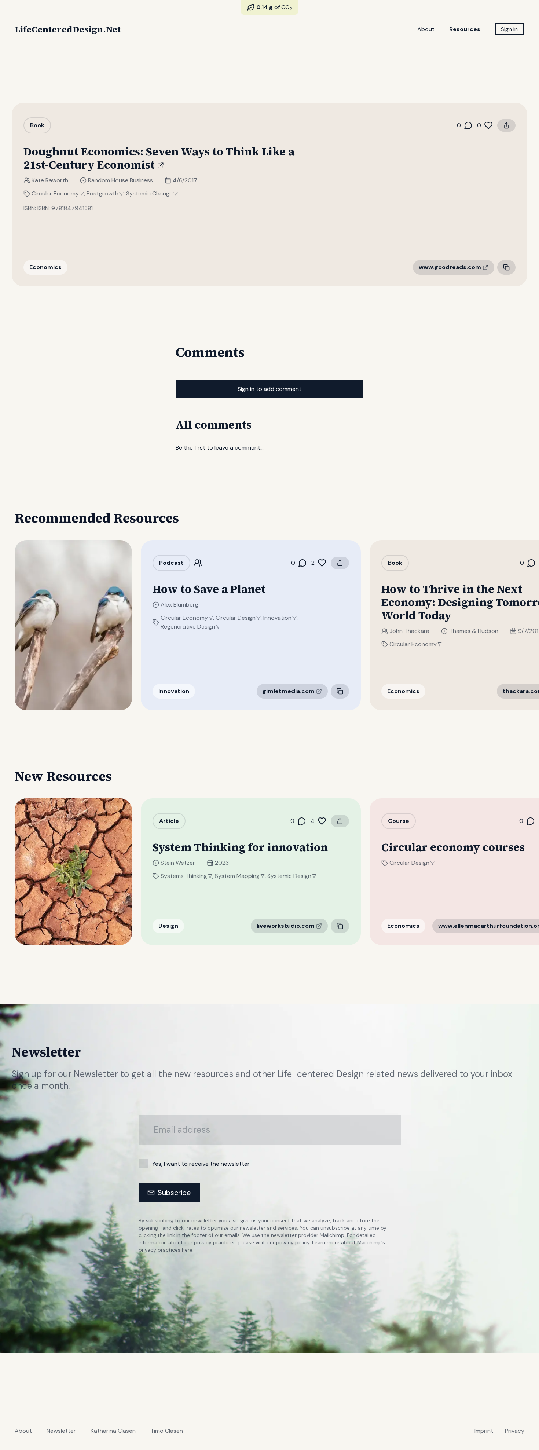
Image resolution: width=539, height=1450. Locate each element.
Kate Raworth (50, 180)
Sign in (509, 29)
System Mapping (237, 876)
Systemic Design (289, 876)
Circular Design (236, 618)
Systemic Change (149, 193)
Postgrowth (102, 193)
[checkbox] (143, 1163)
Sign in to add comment (269, 389)
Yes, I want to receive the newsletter (201, 1164)
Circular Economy (55, 193)
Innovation (277, 618)
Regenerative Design (188, 626)
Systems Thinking (184, 876)
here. (188, 1249)
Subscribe (174, 1192)
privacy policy (292, 1242)
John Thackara (409, 631)
